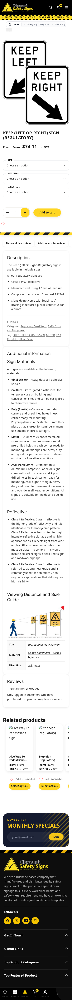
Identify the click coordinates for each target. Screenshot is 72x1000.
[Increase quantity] (25, 212)
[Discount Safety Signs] (17, 7)
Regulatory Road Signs (33, 326)
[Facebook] (7, 920)
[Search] (50, 7)
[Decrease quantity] (7, 212)
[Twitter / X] (16, 920)
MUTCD (50, 335)
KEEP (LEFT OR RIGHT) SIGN (29, 335)
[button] (22, 779)
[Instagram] (35, 920)
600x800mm (52, 644)
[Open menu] (67, 7)
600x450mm (35, 644)
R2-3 (58, 335)
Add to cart (47, 212)
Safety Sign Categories (38, 24)
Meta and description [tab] (18, 243)
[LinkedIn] (26, 920)
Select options (20, 786)
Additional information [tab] (51, 243)
